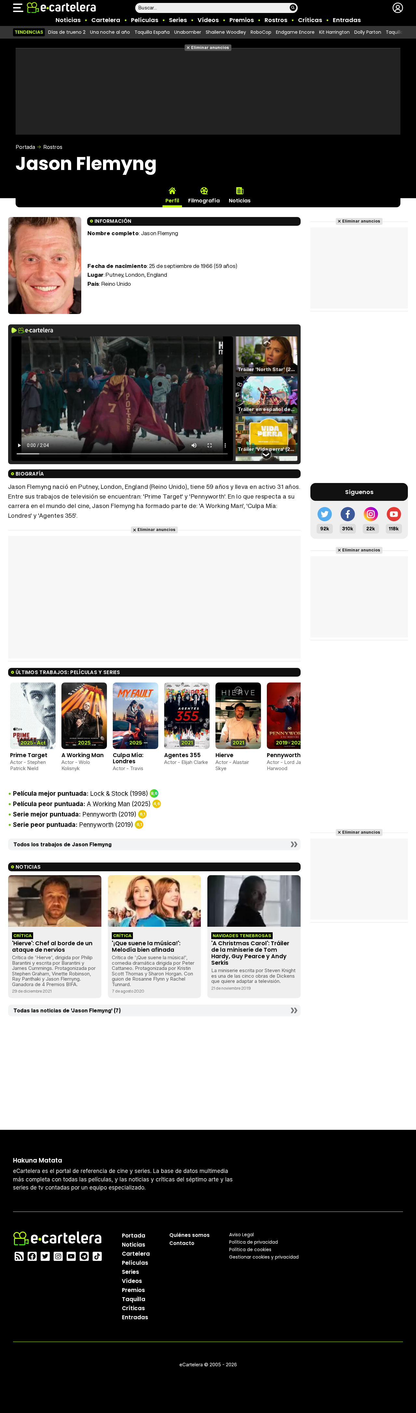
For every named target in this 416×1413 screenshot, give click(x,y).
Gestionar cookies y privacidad (264, 1257)
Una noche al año (110, 32)
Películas (144, 20)
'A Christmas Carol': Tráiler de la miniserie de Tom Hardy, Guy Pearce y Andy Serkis (250, 953)
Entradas (347, 20)
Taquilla (133, 1299)
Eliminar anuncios (210, 47)
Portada (25, 147)
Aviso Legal (241, 1234)
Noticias (68, 20)
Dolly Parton (367, 32)
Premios (241, 20)
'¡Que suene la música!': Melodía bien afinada (146, 946)
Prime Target (28, 755)
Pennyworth (284, 755)
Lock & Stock (109, 793)
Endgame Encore (295, 32)
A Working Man (82, 755)
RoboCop (261, 32)
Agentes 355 (182, 755)
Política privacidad (253, 1242)
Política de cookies (250, 1249)
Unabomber (187, 32)
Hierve (224, 755)
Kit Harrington (334, 32)
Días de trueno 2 (66, 32)
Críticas (310, 20)
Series (178, 20)
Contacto (181, 1243)
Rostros (276, 20)
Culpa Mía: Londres (128, 758)
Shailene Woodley (226, 32)
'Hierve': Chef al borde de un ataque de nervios (52, 946)
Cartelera (105, 20)
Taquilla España (152, 32)
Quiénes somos (189, 1235)
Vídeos (208, 20)
